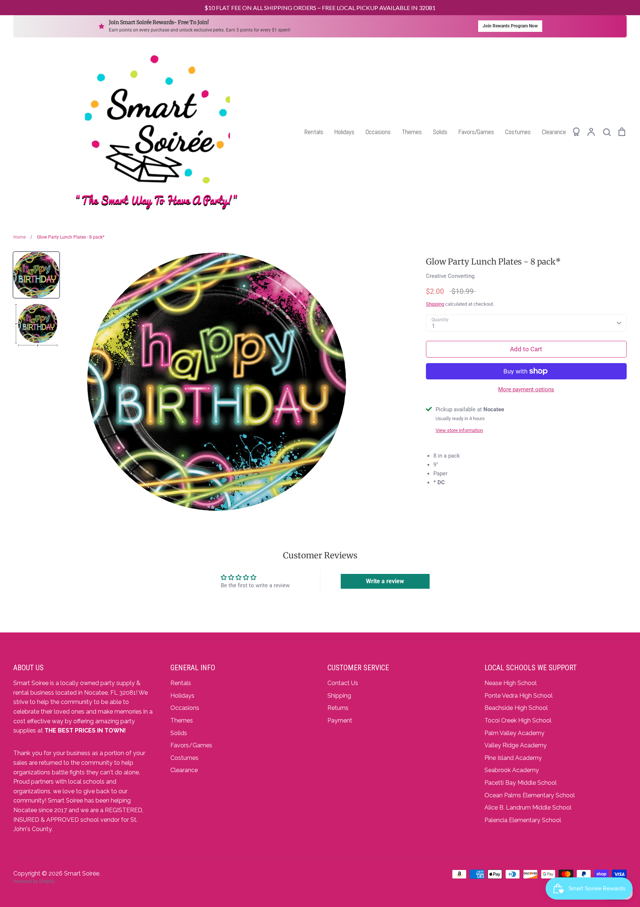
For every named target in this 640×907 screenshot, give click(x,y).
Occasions (378, 132)
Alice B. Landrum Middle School (527, 807)
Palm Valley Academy (514, 733)
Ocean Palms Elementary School (529, 795)
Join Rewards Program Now (510, 26)
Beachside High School (516, 707)
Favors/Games (476, 132)
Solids (440, 132)
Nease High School (510, 683)
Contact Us (342, 683)
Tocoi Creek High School (517, 720)
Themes (412, 132)
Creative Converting (450, 276)
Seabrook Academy (511, 770)
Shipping (435, 304)
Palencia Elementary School (522, 820)
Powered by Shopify (34, 881)
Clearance (554, 132)
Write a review (385, 581)
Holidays (344, 132)
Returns (338, 707)
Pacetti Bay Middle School (520, 782)
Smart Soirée (81, 873)
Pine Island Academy (513, 757)
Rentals (313, 132)
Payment (339, 720)
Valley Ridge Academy (515, 745)
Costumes (518, 132)
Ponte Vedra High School (518, 695)
